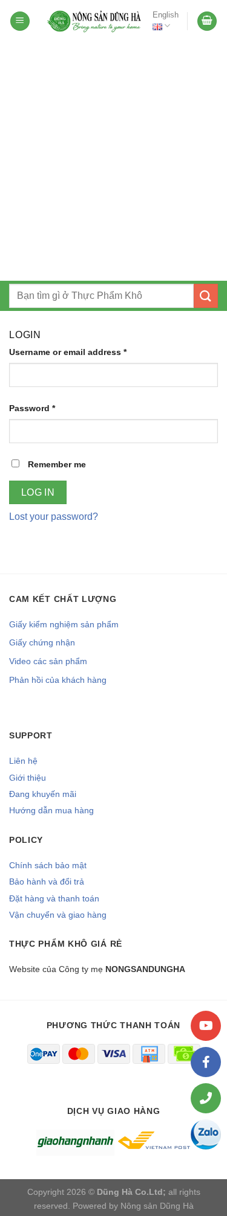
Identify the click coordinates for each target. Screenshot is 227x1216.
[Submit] (206, 295)
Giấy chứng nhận (42, 642)
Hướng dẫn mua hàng (51, 810)
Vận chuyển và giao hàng (58, 915)
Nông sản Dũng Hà (157, 1206)
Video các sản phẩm (48, 661)
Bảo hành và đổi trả (46, 881)
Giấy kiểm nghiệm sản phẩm (64, 624)
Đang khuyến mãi (42, 794)
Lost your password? (53, 516)
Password (32, 408)
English (166, 14)
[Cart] (207, 21)
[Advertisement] (113, 161)
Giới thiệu (27, 777)
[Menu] (20, 21)
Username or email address (68, 352)
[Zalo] (206, 1134)
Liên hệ (23, 761)
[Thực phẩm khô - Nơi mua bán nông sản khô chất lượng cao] (95, 21)
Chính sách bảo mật (48, 865)
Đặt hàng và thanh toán (54, 898)
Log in (38, 492)
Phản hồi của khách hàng (58, 680)
